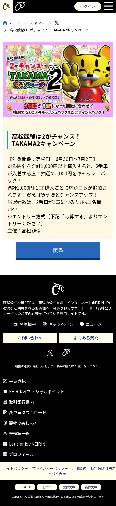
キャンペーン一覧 (44, 22)
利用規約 (79, 468)
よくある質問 (85, 338)
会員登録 (17, 381)
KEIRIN (66, 352)
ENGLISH (25, 487)
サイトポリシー (15, 468)
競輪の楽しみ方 (23, 423)
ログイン (87, 6)
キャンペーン (60, 324)
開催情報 (27, 324)
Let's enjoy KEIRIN (27, 444)
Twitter (50, 352)
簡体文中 (91, 487)
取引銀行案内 (21, 402)
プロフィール (21, 454)
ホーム (15, 22)
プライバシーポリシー (50, 468)
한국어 (47, 487)
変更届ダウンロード (27, 412)
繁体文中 (69, 487)
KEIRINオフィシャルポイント (36, 391)
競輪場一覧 (19, 433)
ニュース (94, 324)
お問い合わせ (30, 338)
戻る (58, 250)
